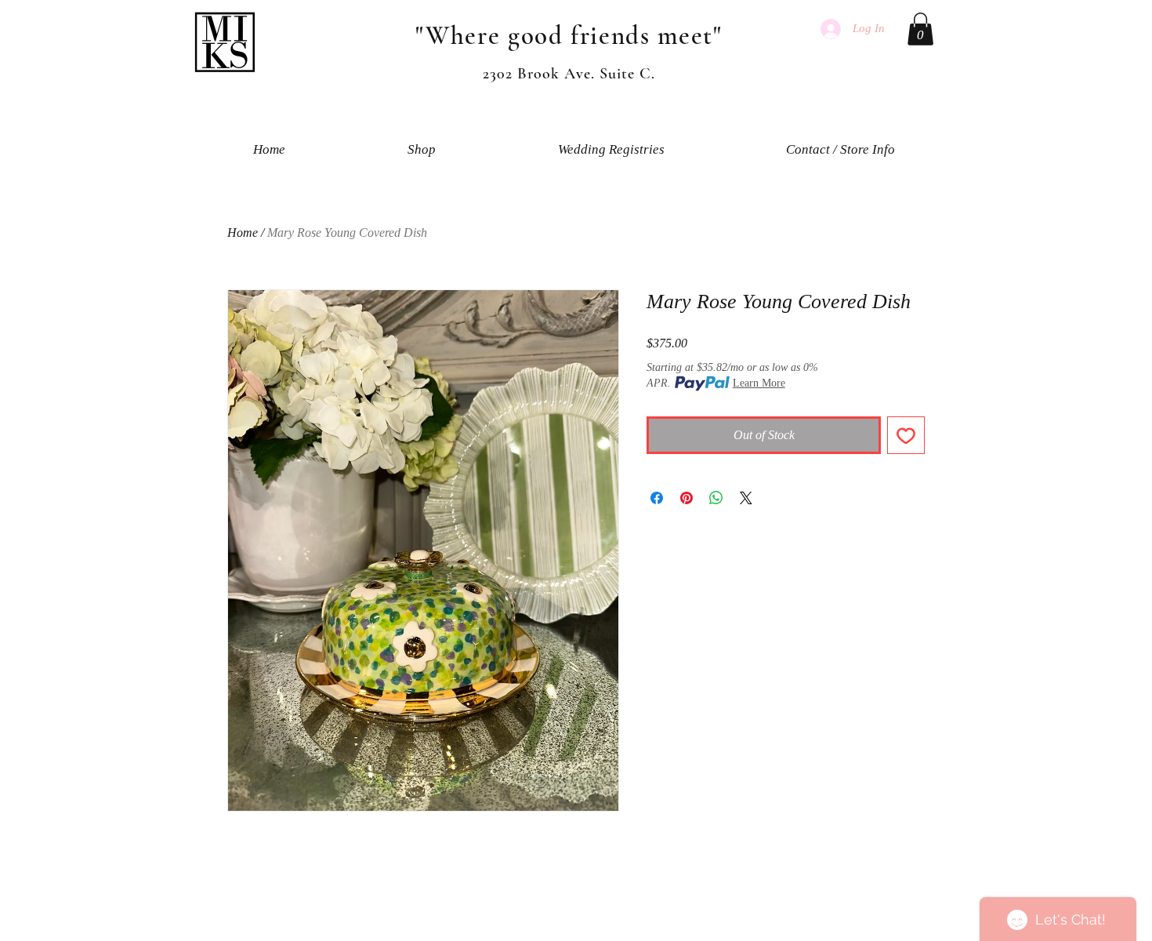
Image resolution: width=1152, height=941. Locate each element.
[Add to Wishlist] (906, 435)
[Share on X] (746, 498)
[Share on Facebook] (656, 498)
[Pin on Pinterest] (686, 498)
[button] (920, 29)
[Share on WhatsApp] (716, 498)
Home (242, 232)
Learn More (759, 383)
